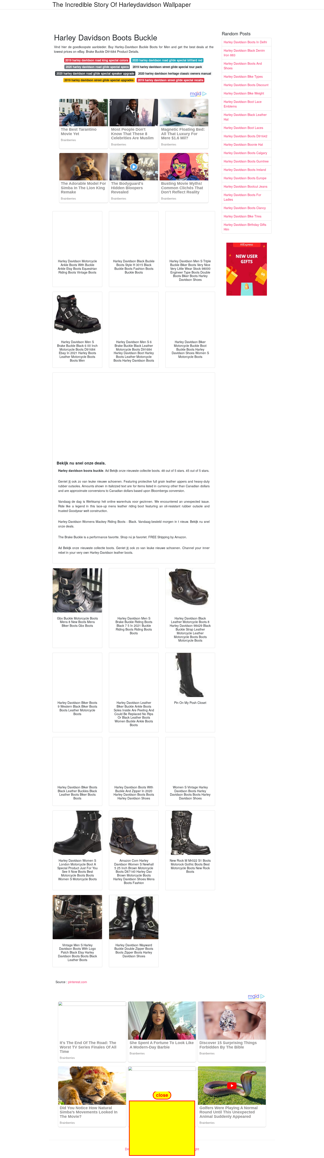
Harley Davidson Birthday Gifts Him (245, 226)
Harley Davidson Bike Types (243, 76)
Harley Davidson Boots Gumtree (246, 161)
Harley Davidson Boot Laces (243, 127)
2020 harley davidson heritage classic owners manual (174, 73)
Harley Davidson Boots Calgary (245, 153)
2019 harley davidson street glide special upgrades (99, 80)
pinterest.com (77, 982)
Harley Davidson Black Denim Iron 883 (244, 52)
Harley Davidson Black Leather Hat (245, 116)
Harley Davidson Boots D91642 (245, 136)
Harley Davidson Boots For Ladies (242, 197)
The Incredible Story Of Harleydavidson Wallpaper (121, 4)
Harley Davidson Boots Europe (245, 178)
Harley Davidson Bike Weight (244, 93)
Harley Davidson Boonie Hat (243, 144)
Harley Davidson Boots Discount (246, 85)
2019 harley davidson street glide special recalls (170, 80)
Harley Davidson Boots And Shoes (243, 65)
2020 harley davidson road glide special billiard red (167, 60)
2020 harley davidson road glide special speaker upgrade (95, 73)
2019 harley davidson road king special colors (96, 60)
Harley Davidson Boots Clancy (245, 208)
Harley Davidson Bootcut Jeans (245, 186)
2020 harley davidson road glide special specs (97, 67)
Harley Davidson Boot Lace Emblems (243, 103)
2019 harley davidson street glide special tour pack (167, 67)
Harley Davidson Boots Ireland (245, 169)
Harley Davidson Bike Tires (242, 216)
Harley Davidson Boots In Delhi (245, 42)
